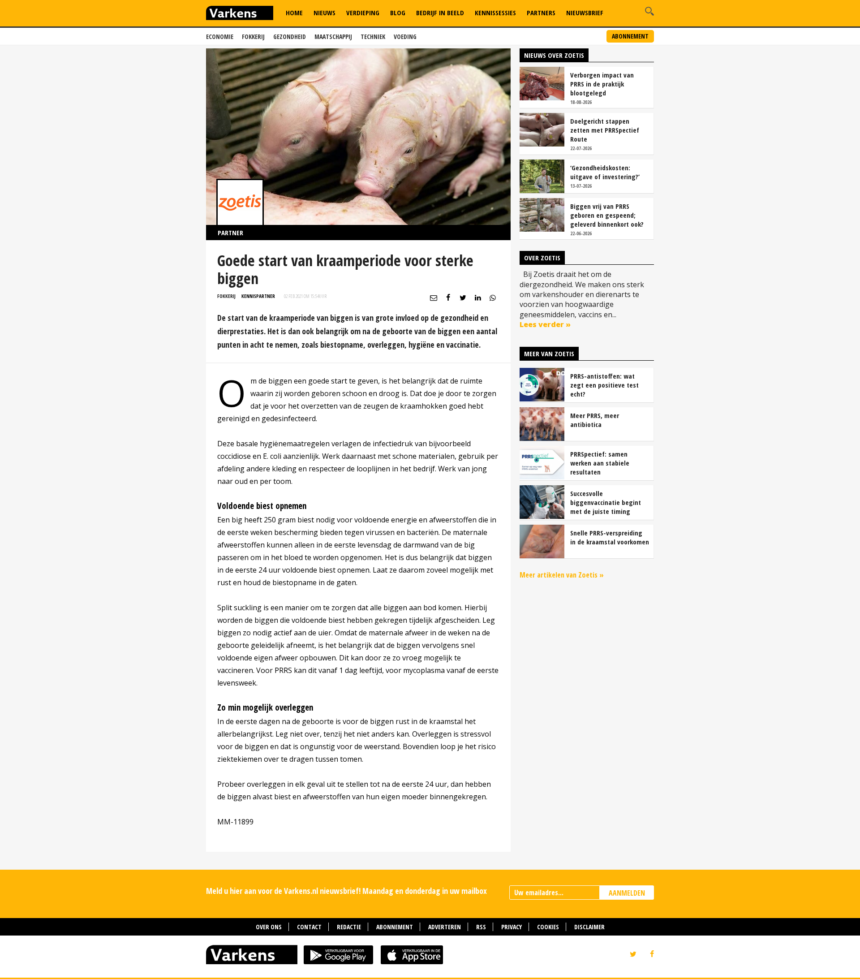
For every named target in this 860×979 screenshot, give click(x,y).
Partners (541, 12)
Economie (219, 36)
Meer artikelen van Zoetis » (562, 575)
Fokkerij (253, 36)
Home (294, 12)
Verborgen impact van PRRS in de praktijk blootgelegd (602, 83)
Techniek (373, 36)
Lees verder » (545, 324)
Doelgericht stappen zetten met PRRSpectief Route (604, 129)
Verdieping (362, 12)
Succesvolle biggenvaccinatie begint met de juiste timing (605, 502)
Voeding (405, 36)
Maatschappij (333, 36)
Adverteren (444, 927)
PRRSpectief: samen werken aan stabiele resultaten (599, 462)
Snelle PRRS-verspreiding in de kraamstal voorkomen (609, 537)
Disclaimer (589, 927)
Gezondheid (289, 36)
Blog (397, 12)
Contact (309, 927)
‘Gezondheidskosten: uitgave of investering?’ (605, 172)
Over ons (269, 927)
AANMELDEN (627, 893)
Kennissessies (495, 12)
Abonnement (630, 36)
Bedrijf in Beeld (440, 12)
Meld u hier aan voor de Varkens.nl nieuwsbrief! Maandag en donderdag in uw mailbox (346, 890)
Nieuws (324, 12)
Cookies (548, 927)
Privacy (511, 927)
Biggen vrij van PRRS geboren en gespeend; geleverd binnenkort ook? (607, 215)
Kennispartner (258, 296)
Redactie (349, 927)
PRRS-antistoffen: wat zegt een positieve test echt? (604, 384)
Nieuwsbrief (584, 12)
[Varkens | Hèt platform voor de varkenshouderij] (239, 14)
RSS (481, 927)
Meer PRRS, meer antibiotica (594, 420)
